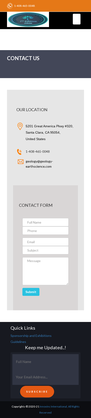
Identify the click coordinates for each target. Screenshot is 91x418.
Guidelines (18, 342)
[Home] (28, 18)
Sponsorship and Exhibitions (31, 336)
